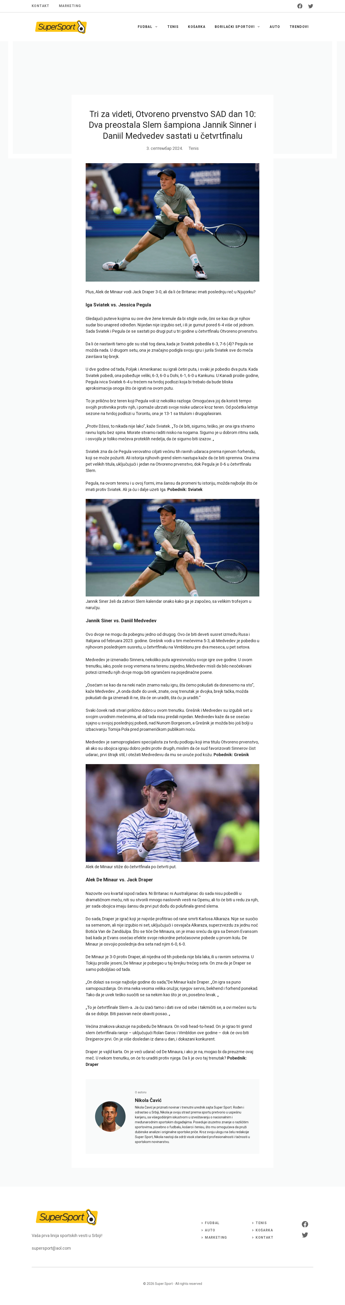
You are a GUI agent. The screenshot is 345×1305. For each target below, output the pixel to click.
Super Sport (164, 1284)
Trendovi (299, 27)
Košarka (196, 27)
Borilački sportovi (235, 27)
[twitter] (310, 6)
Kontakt (41, 6)
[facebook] (300, 6)
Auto (275, 27)
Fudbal (145, 27)
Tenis (173, 27)
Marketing (70, 6)
